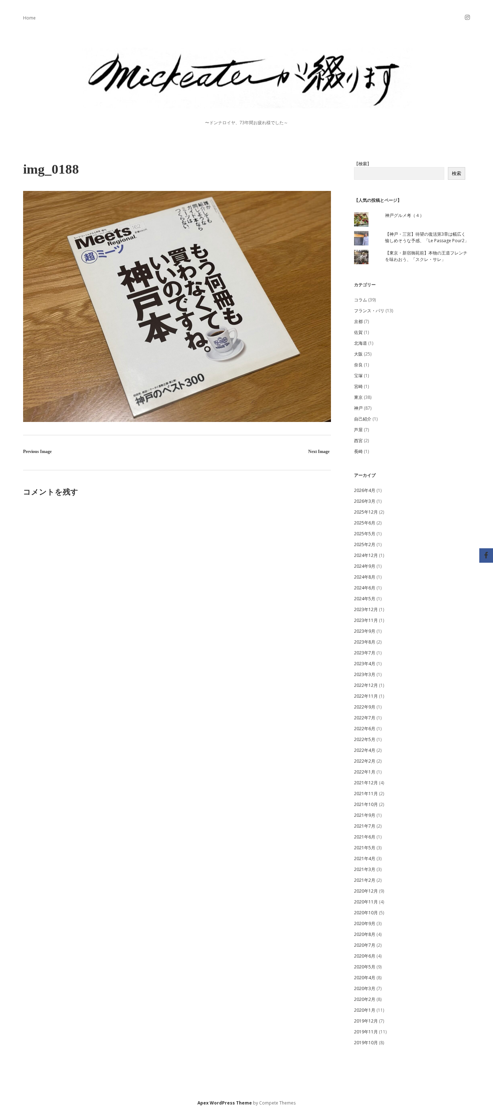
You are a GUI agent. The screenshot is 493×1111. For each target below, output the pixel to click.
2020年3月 (364, 988)
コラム (360, 300)
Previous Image (37, 451)
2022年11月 (366, 696)
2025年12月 (366, 512)
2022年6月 (364, 729)
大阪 (358, 354)
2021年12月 (366, 783)
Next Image (319, 451)
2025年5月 (364, 534)
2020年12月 (366, 891)
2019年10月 (366, 1043)
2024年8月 (364, 577)
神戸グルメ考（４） (404, 215)
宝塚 (358, 375)
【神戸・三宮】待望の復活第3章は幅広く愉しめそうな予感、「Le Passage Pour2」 (427, 237)
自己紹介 (362, 419)
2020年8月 (364, 934)
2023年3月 (364, 674)
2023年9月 (364, 631)
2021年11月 (366, 793)
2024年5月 (364, 599)
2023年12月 (366, 609)
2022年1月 (364, 772)
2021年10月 (366, 804)
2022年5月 (364, 739)
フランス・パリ (369, 311)
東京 (358, 397)
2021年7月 (364, 826)
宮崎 (358, 386)
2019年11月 (366, 1032)
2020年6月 (364, 956)
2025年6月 (364, 523)
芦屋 (358, 430)
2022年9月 (364, 707)
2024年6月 (364, 588)
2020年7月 (364, 945)
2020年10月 (366, 913)
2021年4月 (364, 858)
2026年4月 (364, 490)
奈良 (358, 365)
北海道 (360, 343)
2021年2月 (364, 880)
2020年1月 (364, 1010)
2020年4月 (364, 978)
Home (29, 18)
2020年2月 (364, 999)
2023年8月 (364, 642)
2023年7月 (364, 653)
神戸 (358, 408)
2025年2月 (364, 544)
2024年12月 (366, 555)
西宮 (358, 440)
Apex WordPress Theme (224, 1103)
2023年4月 (364, 664)
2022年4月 (364, 750)
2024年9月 (364, 566)
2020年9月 (364, 923)
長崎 (358, 451)
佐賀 (358, 332)
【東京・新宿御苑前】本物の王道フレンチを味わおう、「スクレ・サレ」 (426, 256)
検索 (456, 173)
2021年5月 (364, 848)
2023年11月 (366, 620)
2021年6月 (364, 837)
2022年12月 (366, 685)
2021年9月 (364, 815)
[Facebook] (486, 555)
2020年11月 (366, 902)
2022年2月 (364, 761)
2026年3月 (364, 501)
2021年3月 (364, 869)
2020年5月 (364, 967)
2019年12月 (366, 1021)
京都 (358, 321)
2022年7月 (364, 718)
